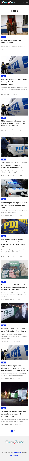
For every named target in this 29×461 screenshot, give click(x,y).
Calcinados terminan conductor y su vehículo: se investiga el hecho (13, 330)
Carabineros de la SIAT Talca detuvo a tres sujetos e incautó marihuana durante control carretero (14, 287)
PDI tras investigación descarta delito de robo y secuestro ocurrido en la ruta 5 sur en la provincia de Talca (14, 243)
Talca (3, 37)
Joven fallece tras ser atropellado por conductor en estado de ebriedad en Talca (13, 414)
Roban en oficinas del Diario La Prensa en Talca (12, 41)
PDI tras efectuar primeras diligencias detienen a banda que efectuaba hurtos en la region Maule (14, 368)
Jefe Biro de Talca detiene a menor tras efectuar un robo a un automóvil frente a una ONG (14, 165)
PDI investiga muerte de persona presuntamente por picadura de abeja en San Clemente (13, 123)
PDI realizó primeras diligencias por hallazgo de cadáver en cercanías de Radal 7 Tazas (14, 82)
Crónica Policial (7, 53)
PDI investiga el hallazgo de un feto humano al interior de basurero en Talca (14, 205)
